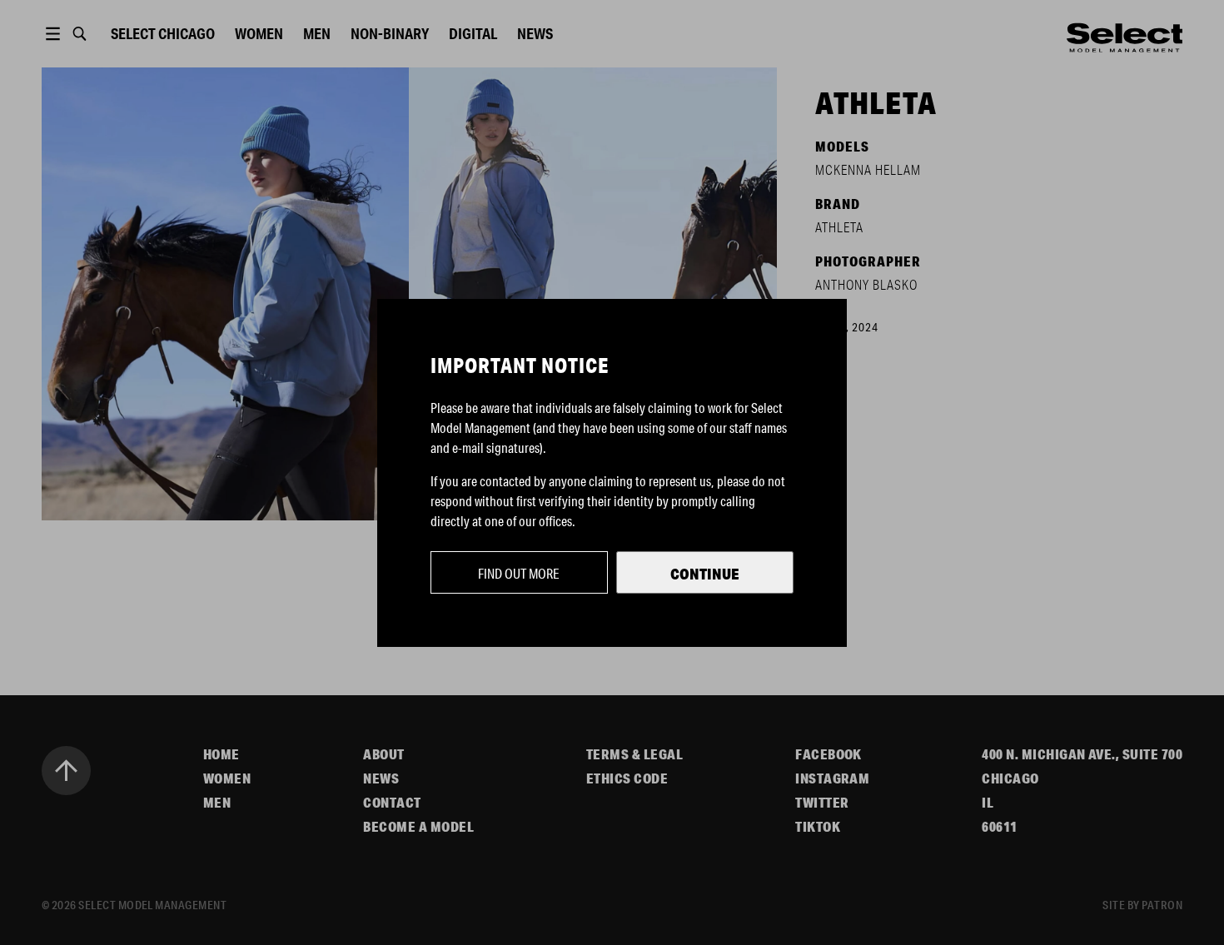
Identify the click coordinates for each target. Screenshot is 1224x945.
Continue (704, 574)
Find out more (519, 573)
